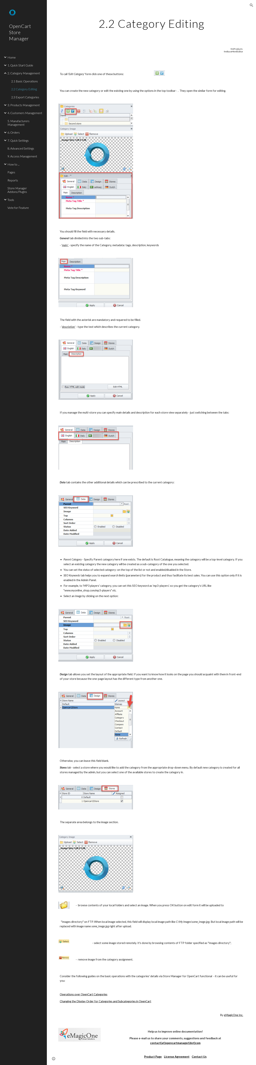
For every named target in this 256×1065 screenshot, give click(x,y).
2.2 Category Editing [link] (24, 89)
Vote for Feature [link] (18, 207)
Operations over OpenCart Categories (83, 994)
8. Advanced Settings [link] (20, 148)
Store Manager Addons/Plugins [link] (17, 189)
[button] (251, 5)
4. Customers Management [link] (24, 113)
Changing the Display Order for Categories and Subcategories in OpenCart (105, 1001)
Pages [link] (11, 172)
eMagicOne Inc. (233, 1015)
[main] (151, 23)
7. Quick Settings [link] (18, 140)
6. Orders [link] (13, 132)
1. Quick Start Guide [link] (20, 65)
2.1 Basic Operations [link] (24, 81)
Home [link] (11, 57)
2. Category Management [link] (23, 73)
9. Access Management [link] (22, 156)
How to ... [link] (13, 164)
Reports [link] (12, 180)
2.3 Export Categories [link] (25, 97)
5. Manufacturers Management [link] (18, 122)
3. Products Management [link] (23, 105)
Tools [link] (10, 200)
